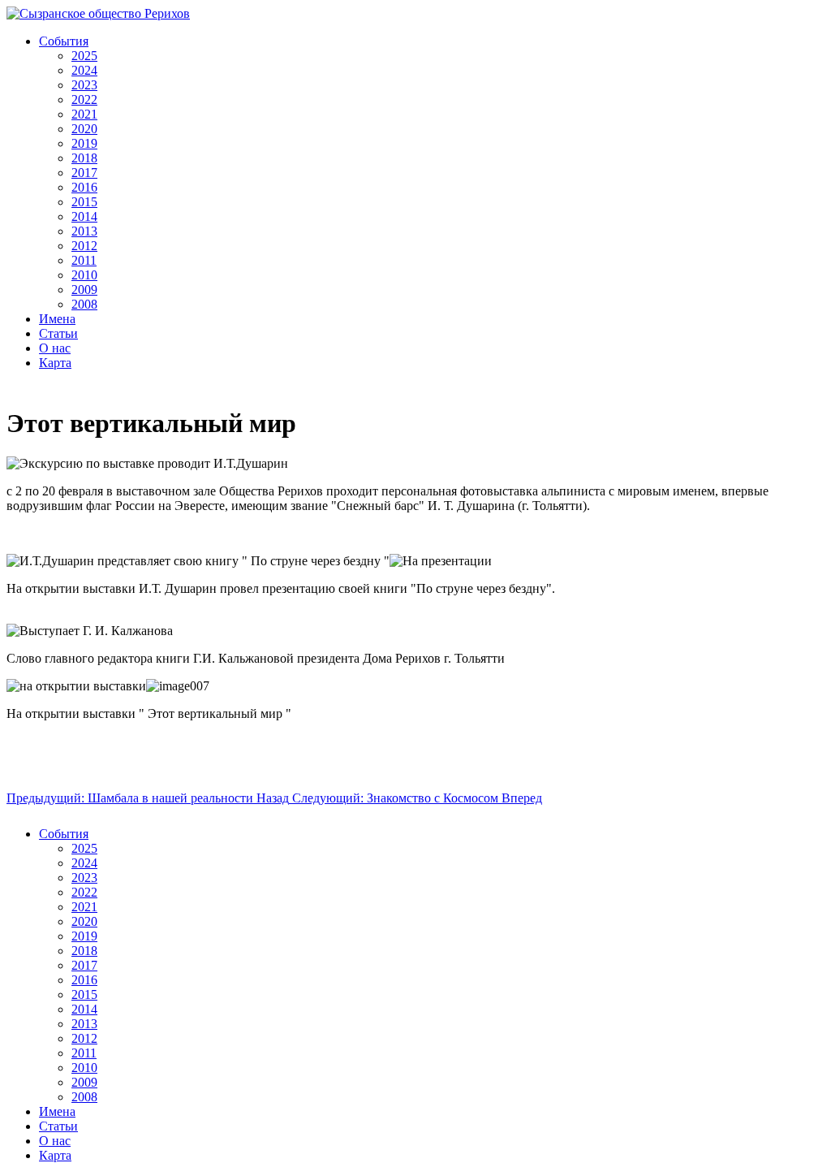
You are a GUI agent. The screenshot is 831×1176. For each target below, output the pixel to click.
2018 (84, 158)
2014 (84, 216)
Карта (55, 363)
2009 (84, 289)
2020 (84, 129)
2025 (84, 56)
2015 (84, 202)
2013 (84, 231)
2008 (84, 304)
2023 (84, 85)
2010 (84, 275)
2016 (84, 187)
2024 (84, 70)
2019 (84, 143)
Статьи (58, 333)
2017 (84, 172)
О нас (55, 348)
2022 (84, 99)
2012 (84, 246)
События (63, 41)
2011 (84, 260)
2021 (84, 114)
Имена (57, 319)
